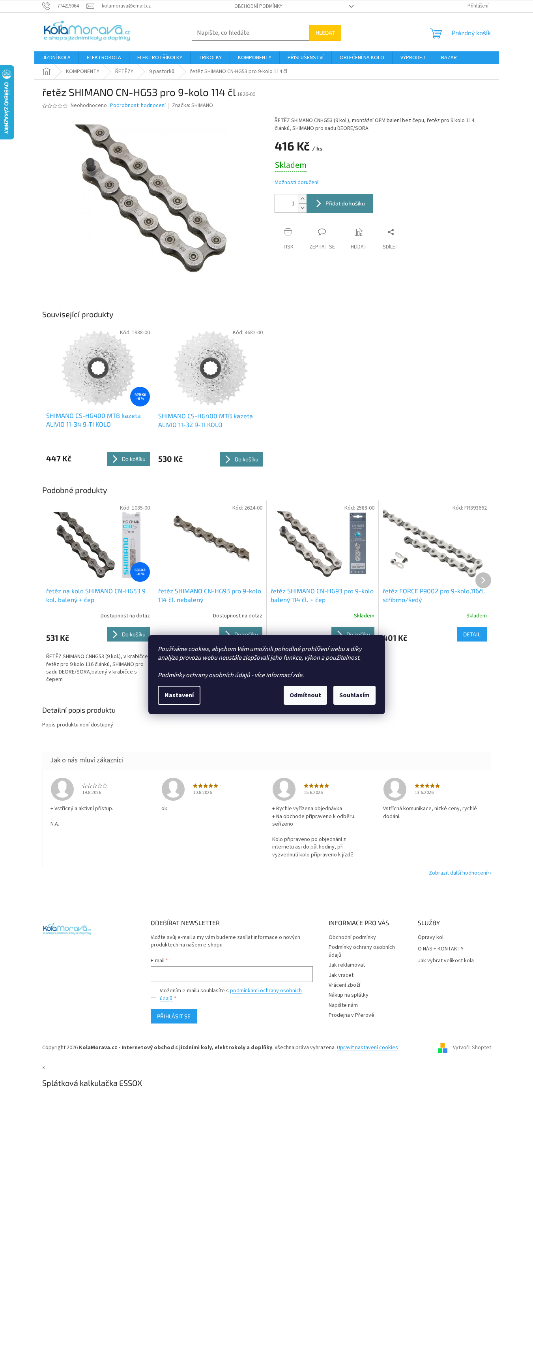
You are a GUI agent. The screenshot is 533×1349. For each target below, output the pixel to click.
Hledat (325, 32)
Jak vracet (341, 975)
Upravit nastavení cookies (367, 1048)
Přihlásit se (174, 1016)
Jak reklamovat (347, 965)
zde (297, 675)
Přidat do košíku (345, 203)
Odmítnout (305, 695)
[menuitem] (56, 57)
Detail (472, 634)
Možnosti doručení (296, 182)
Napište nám (343, 1005)
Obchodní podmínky (258, 6)
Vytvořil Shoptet (472, 1048)
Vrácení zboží (344, 985)
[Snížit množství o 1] (303, 208)
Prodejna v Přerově (351, 1015)
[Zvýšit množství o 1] (303, 198)
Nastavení (179, 695)
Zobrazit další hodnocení (458, 873)
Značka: (192, 105)
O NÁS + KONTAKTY (441, 949)
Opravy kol (430, 937)
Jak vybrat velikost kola (446, 961)
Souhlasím (354, 695)
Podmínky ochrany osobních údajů (362, 951)
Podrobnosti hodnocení (138, 105)
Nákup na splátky (348, 995)
